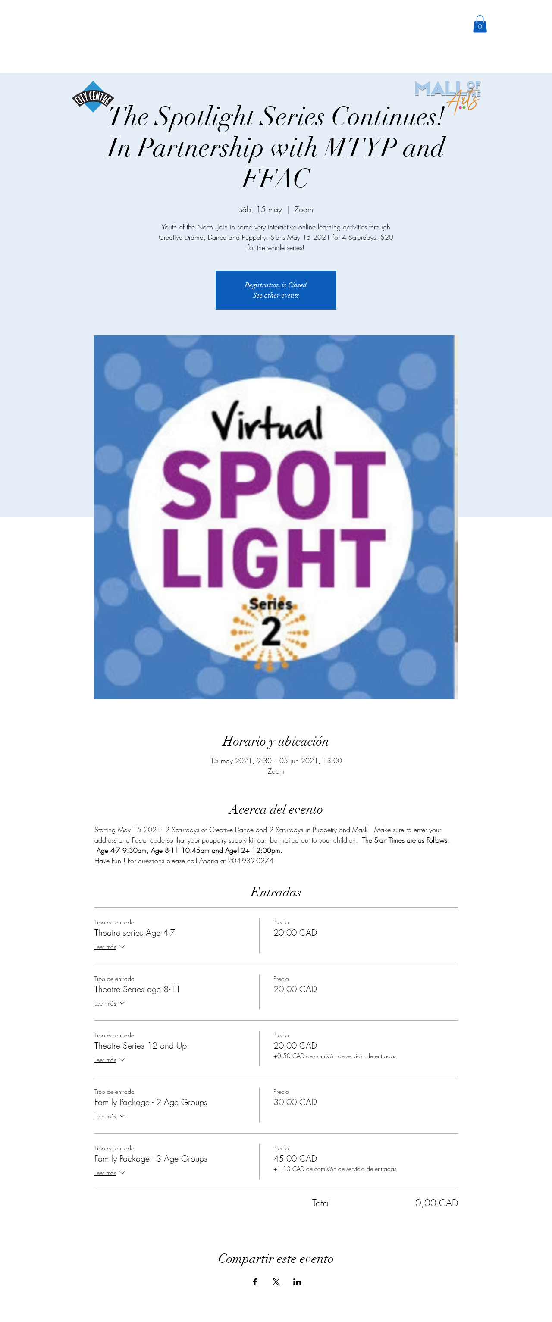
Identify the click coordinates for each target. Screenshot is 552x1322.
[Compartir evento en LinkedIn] (297, 1281)
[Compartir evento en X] (276, 1281)
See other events (276, 295)
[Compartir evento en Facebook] (255, 1281)
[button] (480, 24)
